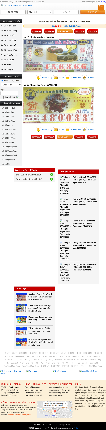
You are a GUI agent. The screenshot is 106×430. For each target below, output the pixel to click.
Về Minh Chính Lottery (10, 387)
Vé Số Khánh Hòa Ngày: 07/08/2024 (40, 85)
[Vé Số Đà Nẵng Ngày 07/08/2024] (58, 72)
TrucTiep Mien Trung (12, 366)
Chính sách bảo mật (33, 393)
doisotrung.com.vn (25, 2)
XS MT (7, 353)
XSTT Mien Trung (48, 363)
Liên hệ (48, 424)
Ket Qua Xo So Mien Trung (36, 360)
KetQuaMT (31, 356)
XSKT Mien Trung (95, 366)
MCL (76, 428)
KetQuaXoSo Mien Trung (91, 360)
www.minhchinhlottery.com (59, 390)
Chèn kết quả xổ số (62, 424)
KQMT (78, 353)
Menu (101, 6)
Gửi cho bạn (76, 78)
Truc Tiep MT (81, 363)
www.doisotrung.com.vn (58, 393)
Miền (6, 80)
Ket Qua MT (20, 356)
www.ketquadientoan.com (59, 387)
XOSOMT (33, 353)
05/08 (36, 31)
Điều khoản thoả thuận (34, 390)
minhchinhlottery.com (8, 2)
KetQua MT (53, 356)
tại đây (103, 2)
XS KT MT (55, 366)
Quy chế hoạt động (32, 387)
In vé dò (91, 78)
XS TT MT (70, 363)
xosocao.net (39, 2)
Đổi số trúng (47, 78)
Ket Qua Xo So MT (71, 360)
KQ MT (63, 353)
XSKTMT (65, 366)
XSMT (14, 353)
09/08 (92, 31)
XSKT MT (45, 366)
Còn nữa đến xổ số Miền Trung (66, 26)
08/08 (79, 31)
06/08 (49, 31)
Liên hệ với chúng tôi (33, 395)
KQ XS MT (87, 353)
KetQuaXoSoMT (55, 360)
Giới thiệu (38, 424)
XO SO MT (43, 353)
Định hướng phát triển (10, 390)
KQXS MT (98, 353)
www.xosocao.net (56, 395)
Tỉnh (17, 80)
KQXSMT (19, 360)
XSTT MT (35, 363)
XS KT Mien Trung (78, 366)
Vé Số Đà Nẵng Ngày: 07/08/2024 (39, 37)
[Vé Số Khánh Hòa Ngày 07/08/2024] (58, 124)
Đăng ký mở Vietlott (9, 395)
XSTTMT (60, 363)
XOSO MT (22, 353)
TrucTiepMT (94, 363)
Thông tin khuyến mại (10, 393)
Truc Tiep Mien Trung (30, 366)
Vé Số (61, 78)
